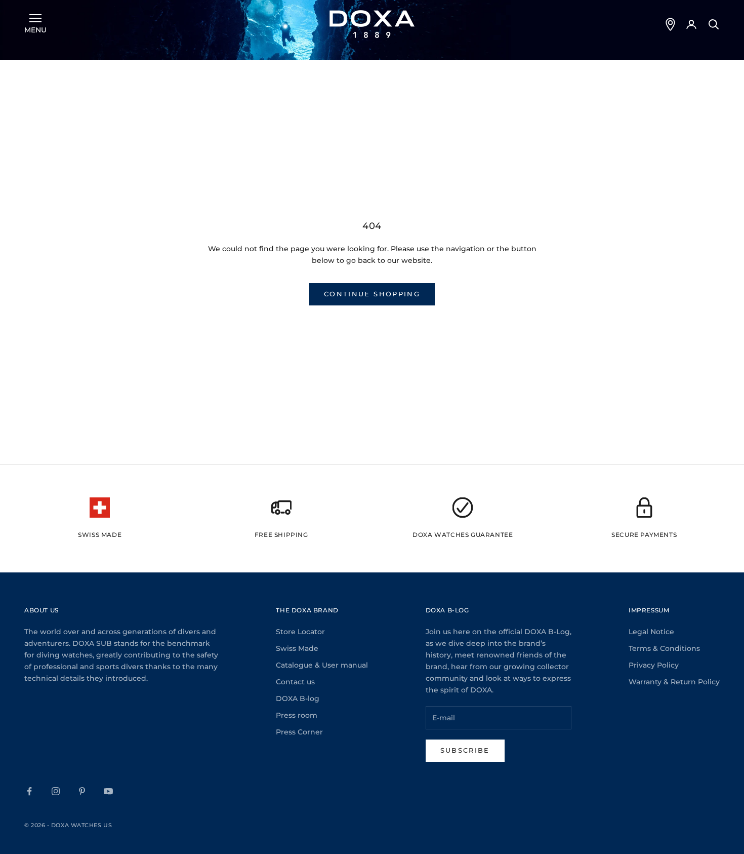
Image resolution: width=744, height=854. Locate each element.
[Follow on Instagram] (56, 791)
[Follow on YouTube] (108, 791)
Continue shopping (372, 294)
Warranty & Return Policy (674, 681)
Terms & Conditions (664, 648)
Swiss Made (297, 648)
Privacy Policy (654, 665)
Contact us (295, 681)
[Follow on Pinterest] (82, 791)
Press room (296, 715)
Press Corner (299, 731)
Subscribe (465, 750)
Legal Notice (651, 631)
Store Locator (300, 631)
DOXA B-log (297, 698)
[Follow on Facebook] (29, 791)
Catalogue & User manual (322, 665)
